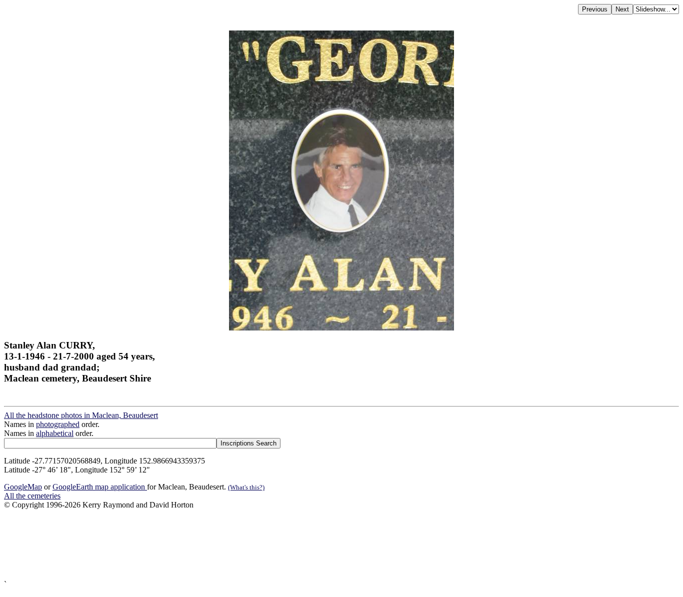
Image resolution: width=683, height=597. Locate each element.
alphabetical (55, 433)
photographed (58, 424)
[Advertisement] (304, 545)
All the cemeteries (32, 496)
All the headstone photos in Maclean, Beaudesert (81, 415)
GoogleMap (23, 486)
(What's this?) (246, 487)
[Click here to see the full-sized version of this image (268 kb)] (341, 328)
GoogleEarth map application (99, 486)
